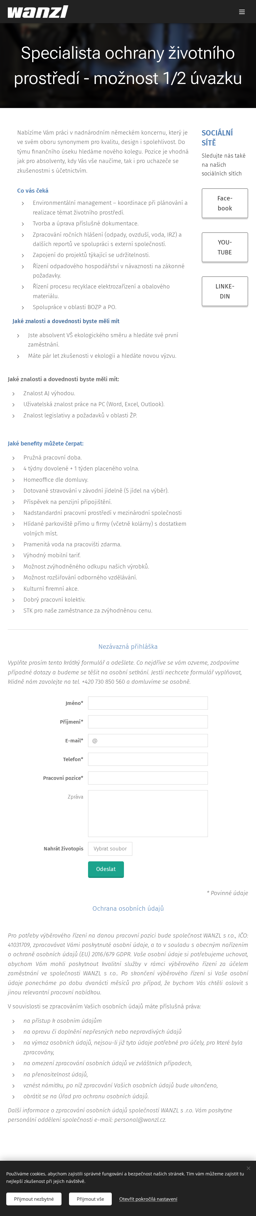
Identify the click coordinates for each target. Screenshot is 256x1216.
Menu (242, 11)
